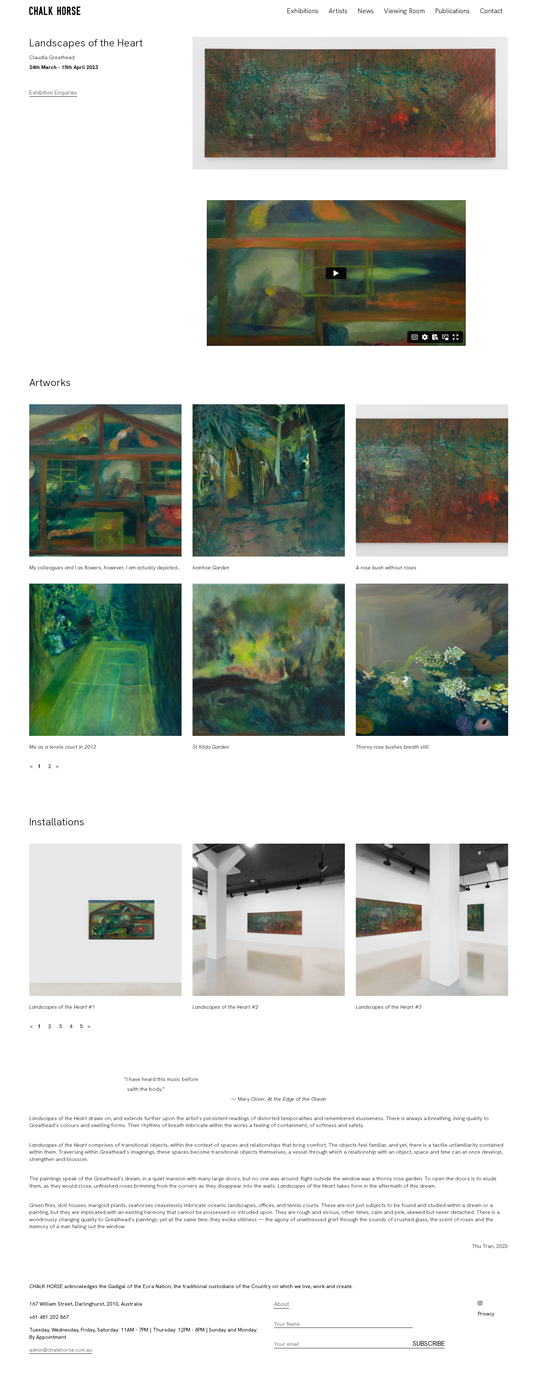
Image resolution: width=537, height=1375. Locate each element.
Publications (452, 11)
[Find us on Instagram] (480, 1303)
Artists (338, 11)
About (281, 1304)
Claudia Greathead (52, 57)
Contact (491, 11)
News (366, 11)
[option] (105, 583)
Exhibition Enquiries (53, 92)
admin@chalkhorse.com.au (60, 1350)
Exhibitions (303, 11)
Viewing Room (404, 11)
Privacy (486, 1313)
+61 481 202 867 (49, 1317)
